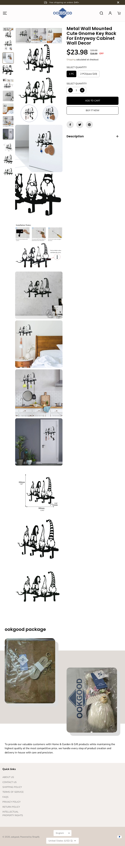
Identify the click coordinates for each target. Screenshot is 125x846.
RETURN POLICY (11, 806)
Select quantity (77, 67)
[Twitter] (79, 124)
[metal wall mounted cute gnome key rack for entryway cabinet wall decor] (38, 50)
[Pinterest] (89, 124)
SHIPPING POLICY (12, 787)
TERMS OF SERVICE (13, 792)
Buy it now (92, 110)
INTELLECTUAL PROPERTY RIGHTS (12, 813)
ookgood (15, 836)
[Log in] (110, 13)
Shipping (71, 59)
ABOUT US (8, 777)
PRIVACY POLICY (11, 801)
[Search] (101, 13)
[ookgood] (62, 13)
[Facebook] (70, 124)
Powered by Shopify (30, 836)
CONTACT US (9, 782)
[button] (4, 13)
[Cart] (119, 13)
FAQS (5, 797)
